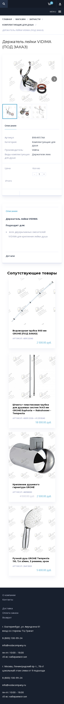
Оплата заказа (10, 612)
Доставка (7, 608)
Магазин (21, 19)
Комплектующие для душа (18, 24)
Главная (7, 19)
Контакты (7, 599)
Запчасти (34, 19)
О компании (9, 595)
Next (54, 79)
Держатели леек (41, 154)
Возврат (7, 617)
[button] (53, 11)
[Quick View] (49, 283)
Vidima (35, 149)
